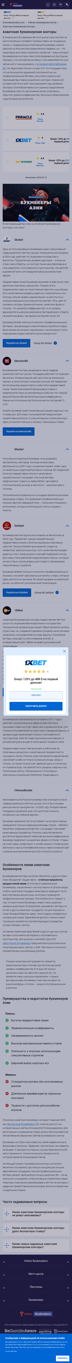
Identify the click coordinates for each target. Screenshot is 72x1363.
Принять (63, 1358)
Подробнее (24, 1350)
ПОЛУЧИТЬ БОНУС (36, 706)
